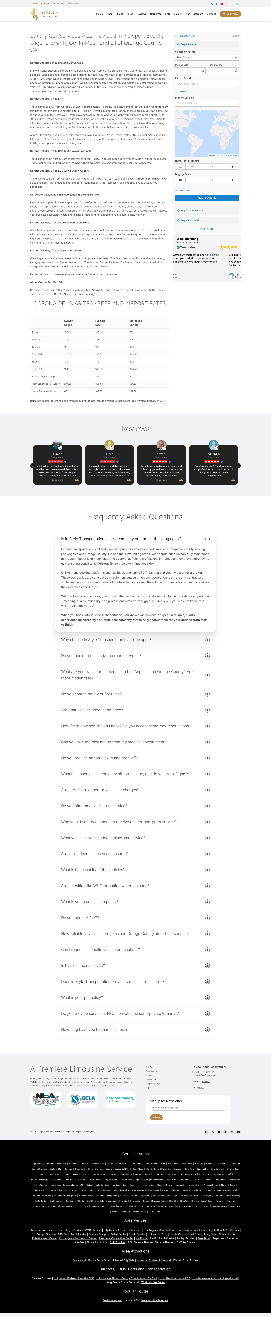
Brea (163, 1163)
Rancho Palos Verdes (41, 1195)
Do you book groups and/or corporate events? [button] (101, 655)
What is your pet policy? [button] (82, 997)
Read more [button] (109, 480)
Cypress (177, 1169)
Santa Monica (56, 1201)
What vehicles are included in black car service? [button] (103, 838)
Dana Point (189, 1169)
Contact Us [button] (151, 1079)
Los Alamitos (234, 1179)
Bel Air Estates (122, 1163)
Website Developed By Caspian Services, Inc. (74, 1131)
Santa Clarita (40, 1201)
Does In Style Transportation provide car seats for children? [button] (112, 981)
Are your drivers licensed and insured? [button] (95, 853)
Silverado (122, 1201)
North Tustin (40, 1190)
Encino (42, 1174)
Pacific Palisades (104, 1190)
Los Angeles (41, 1185)
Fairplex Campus (99, 1234)
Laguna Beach (111, 1179)
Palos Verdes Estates (137, 1190)
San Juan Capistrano (189, 1195)
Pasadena (154, 1190)
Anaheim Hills (98, 1163)
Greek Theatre (137, 1234)
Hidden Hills (158, 1174)
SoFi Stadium (117, 1242)
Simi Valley (135, 1201)
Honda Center (178, 1234)
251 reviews (194, 242)
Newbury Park (194, 1185)
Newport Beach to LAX (154, 1300)
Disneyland (79, 1260)
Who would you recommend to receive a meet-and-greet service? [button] (119, 822)
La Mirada (69, 1179)
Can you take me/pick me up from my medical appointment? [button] (113, 742)
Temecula (230, 1201)
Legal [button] (148, 1087)
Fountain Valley (71, 1174)
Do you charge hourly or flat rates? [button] (91, 694)
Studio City (174, 1201)
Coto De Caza (152, 1169)
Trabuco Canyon (98, 1206)
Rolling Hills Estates (128, 1195)
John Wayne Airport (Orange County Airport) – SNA (126, 1278)
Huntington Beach (188, 1174)
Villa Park (162, 1206)
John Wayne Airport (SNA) (219, 1174)
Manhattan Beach (102, 1185)
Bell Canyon (137, 1163)
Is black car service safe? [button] (83, 965)
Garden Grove (99, 1174)
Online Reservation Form (203, 1072)
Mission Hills (133, 1185)
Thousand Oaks (38, 1206)
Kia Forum (142, 1238)
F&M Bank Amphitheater (72, 1234)
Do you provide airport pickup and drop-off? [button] (99, 758)
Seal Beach (71, 1201)
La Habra (57, 1179)
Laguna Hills (126, 1179)
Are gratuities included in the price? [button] (92, 710)
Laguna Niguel (141, 1179)
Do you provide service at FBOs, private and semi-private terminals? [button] (120, 1013)
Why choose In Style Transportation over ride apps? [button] (106, 639)
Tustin (112, 1206)
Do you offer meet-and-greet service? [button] (94, 806)
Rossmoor (145, 1195)
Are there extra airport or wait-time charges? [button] (100, 790)
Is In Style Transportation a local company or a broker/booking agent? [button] (121, 538)
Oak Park (54, 1190)
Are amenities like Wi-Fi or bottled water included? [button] (105, 885)
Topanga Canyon (68, 1206)
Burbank (199, 1163)
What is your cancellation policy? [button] (89, 901)
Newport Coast (228, 1185)
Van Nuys (151, 1206)
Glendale (113, 1174)
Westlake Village (219, 1206)
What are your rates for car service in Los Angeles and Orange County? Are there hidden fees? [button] (127, 674)
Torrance (84, 1206)
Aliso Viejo (61, 1163)
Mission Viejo (148, 1185)
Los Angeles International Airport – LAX (215, 1278)
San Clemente (159, 1195)
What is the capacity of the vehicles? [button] (93, 869)
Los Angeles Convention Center (78, 1238)
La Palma (81, 1179)
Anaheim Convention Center (47, 1230)
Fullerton (85, 1174)
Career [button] (149, 1075)
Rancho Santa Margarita (65, 1195)
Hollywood (171, 1174)
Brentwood (173, 1163)
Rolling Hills (111, 1195)
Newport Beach (211, 1185)
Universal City (131, 1206)
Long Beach (220, 1179)
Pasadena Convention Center (116, 1238)
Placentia (166, 1190)
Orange (72, 1190)
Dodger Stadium (46, 1234)
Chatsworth (80, 1169)
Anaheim (84, 1163)
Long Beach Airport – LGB (174, 1278)
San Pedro (206, 1195)
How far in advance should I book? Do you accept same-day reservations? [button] (126, 726)
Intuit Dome (195, 1234)
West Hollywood (202, 1206)
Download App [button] (152, 1071)
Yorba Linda (154, 1211)
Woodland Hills (139, 1211)
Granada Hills (126, 1174)
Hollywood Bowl (157, 1234)
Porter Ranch (189, 1190)
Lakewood (184, 1179)
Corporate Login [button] (153, 1083)
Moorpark (179, 1185)
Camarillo (223, 1163)
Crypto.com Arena (195, 1230)
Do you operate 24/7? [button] (80, 917)
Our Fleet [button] (150, 1067)
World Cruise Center (153, 1282)
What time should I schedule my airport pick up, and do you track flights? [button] (124, 774)
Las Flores (197, 1179)
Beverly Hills (151, 1163)
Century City (55, 1169)
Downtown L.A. (217, 1169)
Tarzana (219, 1201)
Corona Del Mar (122, 1169)
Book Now (75, 3)
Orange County (86, 1190)
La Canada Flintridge (40, 1179)
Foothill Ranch (54, 1174)
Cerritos (68, 1169)
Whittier (115, 1211)
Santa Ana (218, 1195)
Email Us (206, 1081)
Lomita (208, 1179)
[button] (235, 277)
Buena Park (186, 1163)
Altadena (73, 1163)
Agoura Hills (37, 1163)
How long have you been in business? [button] (94, 1029)
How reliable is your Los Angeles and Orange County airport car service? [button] (125, 933)
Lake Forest (171, 1179)
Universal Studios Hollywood (154, 1260)
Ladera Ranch (95, 1179)
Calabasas (210, 1163)
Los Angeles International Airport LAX (66, 1185)
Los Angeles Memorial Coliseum (162, 1230)
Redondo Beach (86, 1195)
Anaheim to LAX (112, 1300)
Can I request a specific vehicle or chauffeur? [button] (100, 949)
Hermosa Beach (142, 1174)
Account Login (63, 3)
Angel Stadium (74, 1230)
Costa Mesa (137, 1169)
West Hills (187, 1206)
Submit (156, 1117)
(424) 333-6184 (208, 1075)
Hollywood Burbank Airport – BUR (74, 1278)
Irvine (201, 1174)
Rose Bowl (204, 1238)
